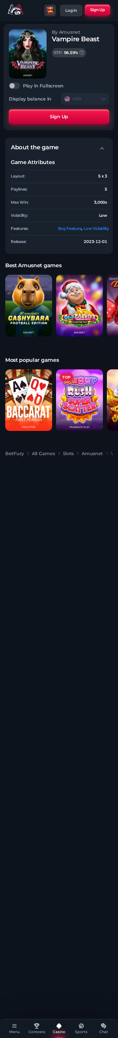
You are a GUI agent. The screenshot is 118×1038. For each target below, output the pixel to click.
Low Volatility (96, 228)
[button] (28, 306)
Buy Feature (69, 228)
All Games (43, 453)
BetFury (14, 453)
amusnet (92, 453)
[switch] (59, 86)
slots (68, 453)
